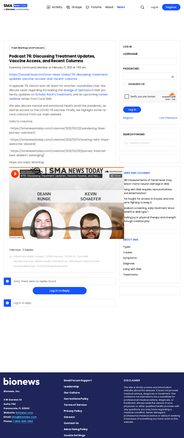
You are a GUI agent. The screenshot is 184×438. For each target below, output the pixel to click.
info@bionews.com (24, 417)
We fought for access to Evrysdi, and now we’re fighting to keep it (148, 200)
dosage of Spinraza (76, 90)
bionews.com (24, 412)
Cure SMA (82, 256)
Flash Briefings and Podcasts (28, 48)
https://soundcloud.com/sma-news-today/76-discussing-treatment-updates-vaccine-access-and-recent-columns (59, 76)
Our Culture (72, 392)
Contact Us (71, 423)
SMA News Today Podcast (84, 261)
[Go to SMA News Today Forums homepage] (16, 7)
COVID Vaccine (54, 256)
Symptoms (130, 258)
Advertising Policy (76, 429)
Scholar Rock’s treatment (53, 94)
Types (126, 247)
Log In (154, 7)
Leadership (71, 386)
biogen (39, 256)
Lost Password (168, 118)
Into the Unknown (24, 261)
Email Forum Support (78, 380)
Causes (127, 252)
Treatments (130, 274)
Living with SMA (132, 269)
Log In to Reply (60, 291)
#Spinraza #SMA (24, 256)
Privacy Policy (73, 411)
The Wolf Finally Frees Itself (52, 266)
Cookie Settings (74, 435)
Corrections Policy (76, 399)
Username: (130, 54)
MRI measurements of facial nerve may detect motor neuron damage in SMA (147, 182)
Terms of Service (75, 405)
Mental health (43, 261)
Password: (131, 68)
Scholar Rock (60, 261)
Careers (69, 417)
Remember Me (136, 84)
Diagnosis (129, 263)
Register (171, 7)
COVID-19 (70, 256)
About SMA (130, 239)
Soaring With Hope (24, 266)
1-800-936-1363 (23, 421)
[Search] (142, 7)
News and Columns (136, 173)
